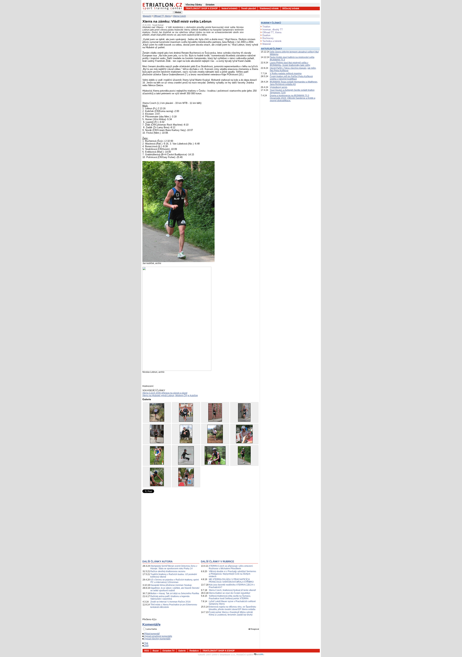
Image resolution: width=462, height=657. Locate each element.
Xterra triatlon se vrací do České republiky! (229, 593)
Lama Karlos (151, 629)
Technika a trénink (272, 41)
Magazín (147, 16)
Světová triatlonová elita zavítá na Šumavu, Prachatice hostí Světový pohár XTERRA (230, 597)
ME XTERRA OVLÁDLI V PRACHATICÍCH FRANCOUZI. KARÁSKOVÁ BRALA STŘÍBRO (231, 580)
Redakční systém (245, 654)
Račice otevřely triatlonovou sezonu (167, 571)
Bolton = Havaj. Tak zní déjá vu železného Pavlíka (174, 593)
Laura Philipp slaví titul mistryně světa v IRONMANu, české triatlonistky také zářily (290, 63)
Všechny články (194, 4)
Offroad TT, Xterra (162, 16)
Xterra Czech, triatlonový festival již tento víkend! (232, 590)
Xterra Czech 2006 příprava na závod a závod (164, 393)
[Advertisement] (172, 529)
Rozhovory (268, 38)
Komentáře (151, 624)
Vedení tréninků (229, 8)
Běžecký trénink (290, 8)
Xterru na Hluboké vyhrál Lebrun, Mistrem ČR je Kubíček (170, 395)
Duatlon (266, 35)
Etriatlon (210, 4)
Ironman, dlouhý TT (272, 29)
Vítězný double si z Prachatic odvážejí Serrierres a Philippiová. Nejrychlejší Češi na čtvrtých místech (232, 574)
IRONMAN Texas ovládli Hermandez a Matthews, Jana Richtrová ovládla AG (294, 83)
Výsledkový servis (278, 87)
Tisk (146, 643)
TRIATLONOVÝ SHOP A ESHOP (202, 8)
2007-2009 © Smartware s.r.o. (220, 654)
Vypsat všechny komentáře (157, 638)
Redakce (194, 650)
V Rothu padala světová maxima (286, 73)
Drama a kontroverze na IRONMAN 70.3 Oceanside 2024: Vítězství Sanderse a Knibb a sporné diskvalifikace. (292, 98)
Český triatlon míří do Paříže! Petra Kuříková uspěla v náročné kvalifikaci (291, 77)
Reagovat (254, 629)
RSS (146, 650)
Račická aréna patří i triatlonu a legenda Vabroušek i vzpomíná (169, 597)
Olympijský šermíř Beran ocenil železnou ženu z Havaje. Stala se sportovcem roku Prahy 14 (173, 567)
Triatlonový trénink (269, 8)
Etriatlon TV (169, 650)
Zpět (146, 645)
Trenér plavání (248, 8)
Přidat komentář (152, 633)
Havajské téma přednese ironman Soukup (171, 585)
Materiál (266, 44)
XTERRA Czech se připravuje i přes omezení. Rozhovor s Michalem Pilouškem (231, 567)
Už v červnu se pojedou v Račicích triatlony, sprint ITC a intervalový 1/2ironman (174, 580)
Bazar (156, 650)
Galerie (182, 650)
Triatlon (266, 26)
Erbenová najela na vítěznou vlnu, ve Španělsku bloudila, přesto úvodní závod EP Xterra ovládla (232, 608)
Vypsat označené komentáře (158, 636)
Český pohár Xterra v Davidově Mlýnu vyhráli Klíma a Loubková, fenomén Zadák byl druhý (231, 613)
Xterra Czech (179, 16)
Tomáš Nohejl (158, 25)
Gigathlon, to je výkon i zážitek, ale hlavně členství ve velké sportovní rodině (174, 589)
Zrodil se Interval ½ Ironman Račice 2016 (170, 601)
